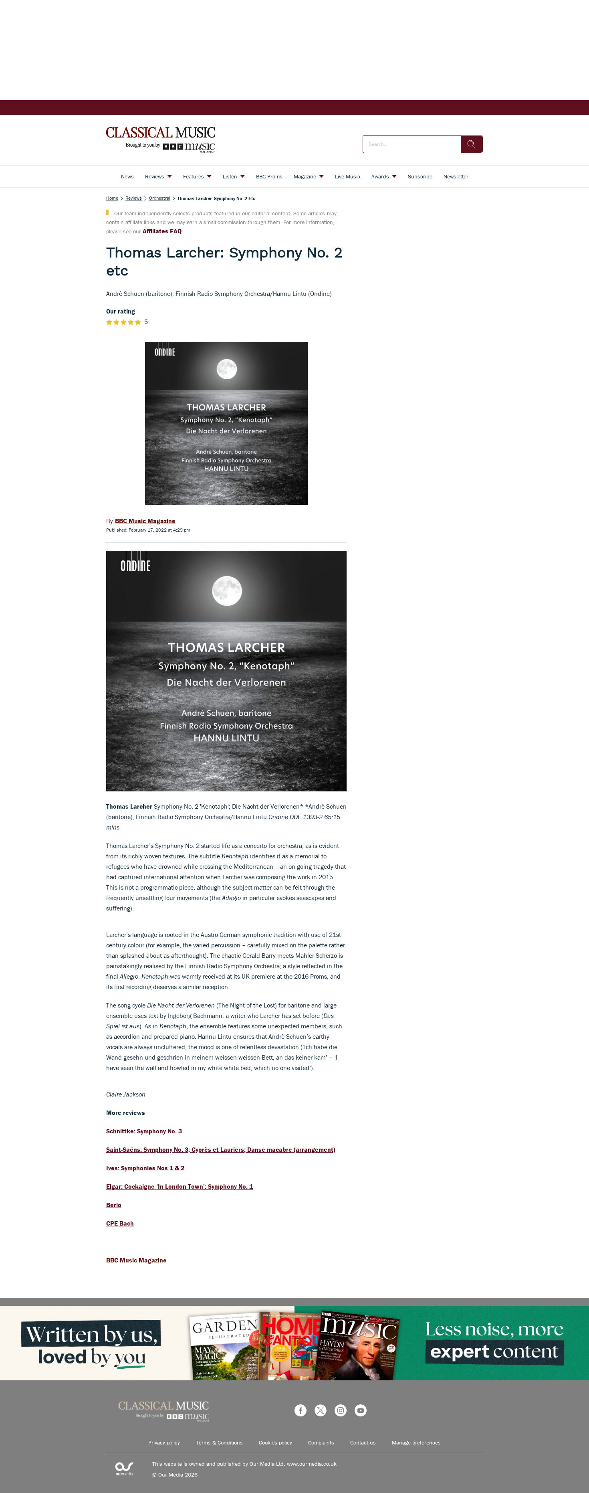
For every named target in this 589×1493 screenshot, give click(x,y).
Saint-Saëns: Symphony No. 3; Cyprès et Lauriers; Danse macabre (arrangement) (220, 1149)
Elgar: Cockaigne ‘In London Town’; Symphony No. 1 (179, 1186)
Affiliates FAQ (162, 231)
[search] (471, 144)
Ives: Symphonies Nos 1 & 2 (145, 1168)
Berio (113, 1205)
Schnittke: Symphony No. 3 (144, 1131)
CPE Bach (120, 1223)
